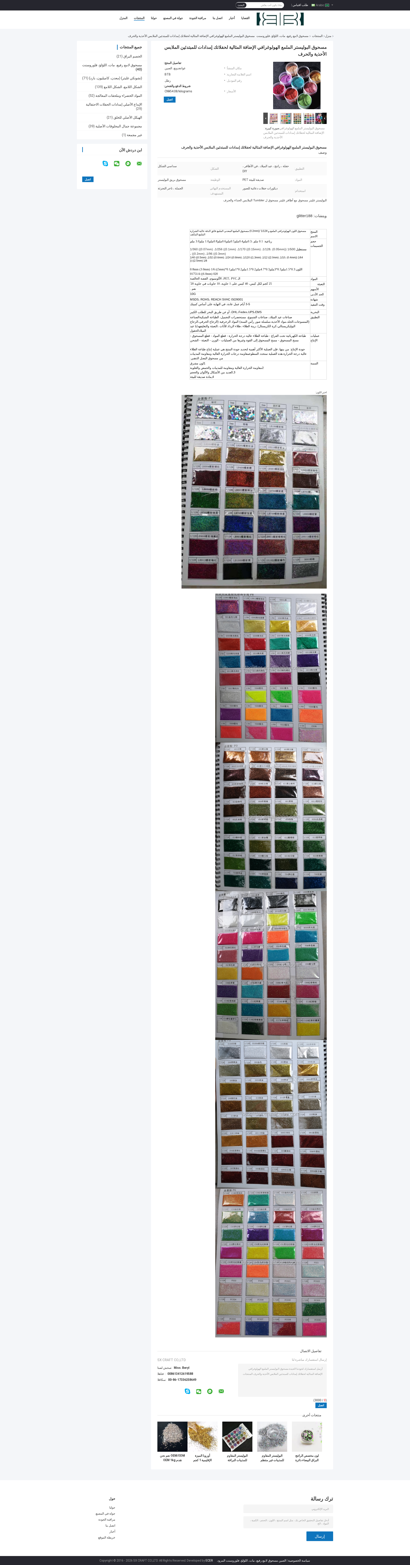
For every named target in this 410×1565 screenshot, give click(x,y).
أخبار (232, 18)
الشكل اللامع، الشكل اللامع (123, 87)
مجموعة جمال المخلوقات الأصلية (118, 126)
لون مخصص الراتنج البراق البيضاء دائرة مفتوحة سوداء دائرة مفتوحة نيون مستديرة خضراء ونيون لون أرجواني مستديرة (307, 1458)
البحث (241, 5)
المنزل (123, 18)
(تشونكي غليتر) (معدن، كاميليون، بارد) (115, 78)
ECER (209, 1560)
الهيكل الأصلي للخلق (128, 117)
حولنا (154, 18)
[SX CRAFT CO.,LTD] (280, 19)
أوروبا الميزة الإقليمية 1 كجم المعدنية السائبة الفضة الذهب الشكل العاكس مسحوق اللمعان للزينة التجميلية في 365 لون (202, 1458)
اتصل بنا (218, 18)
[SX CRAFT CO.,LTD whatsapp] (130, 164)
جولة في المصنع (173, 18)
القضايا (245, 18)
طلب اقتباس (300, 5)
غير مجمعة (134, 135)
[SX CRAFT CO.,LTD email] (142, 164)
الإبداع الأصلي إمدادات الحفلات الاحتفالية (114, 104)
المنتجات (139, 18)
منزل (328, 36)
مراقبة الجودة (197, 18)
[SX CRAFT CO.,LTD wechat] (119, 164)
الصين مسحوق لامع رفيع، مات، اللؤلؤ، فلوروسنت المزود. (251, 1560)
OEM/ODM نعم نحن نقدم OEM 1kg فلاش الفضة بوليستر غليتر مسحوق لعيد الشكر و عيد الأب (172, 1458)
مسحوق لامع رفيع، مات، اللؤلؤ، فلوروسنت (282, 36)
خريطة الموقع (106, 1537)
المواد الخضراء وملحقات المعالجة (118, 96)
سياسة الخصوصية (299, 1560)
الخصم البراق (132, 56)
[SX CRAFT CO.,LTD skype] (107, 163)
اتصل (170, 99)
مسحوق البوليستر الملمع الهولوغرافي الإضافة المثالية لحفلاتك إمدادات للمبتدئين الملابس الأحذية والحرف (294, 133)
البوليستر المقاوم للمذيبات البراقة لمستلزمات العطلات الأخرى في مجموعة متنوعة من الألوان (237, 1458)
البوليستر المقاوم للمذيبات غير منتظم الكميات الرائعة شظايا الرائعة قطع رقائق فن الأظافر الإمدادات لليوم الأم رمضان (272, 1458)
